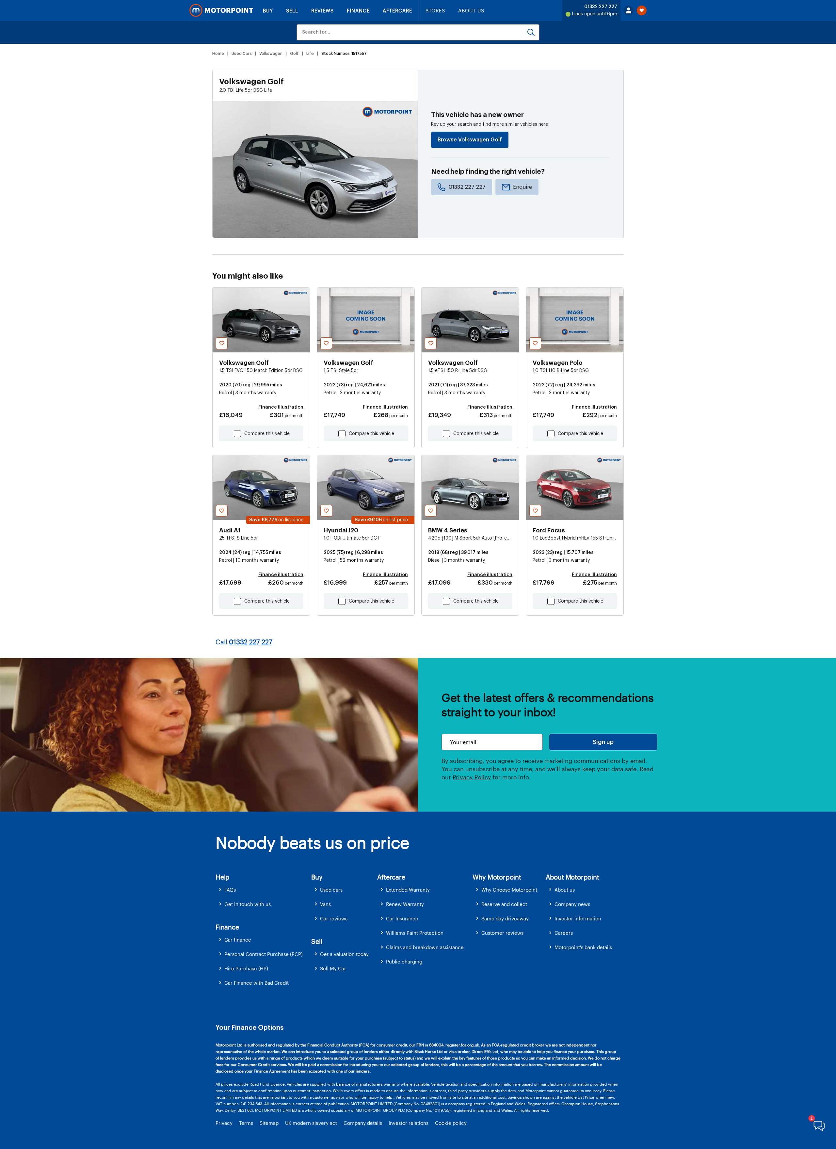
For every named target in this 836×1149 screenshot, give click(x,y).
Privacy (224, 1123)
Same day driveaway (505, 918)
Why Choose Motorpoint (509, 890)
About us (565, 890)
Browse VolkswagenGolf (470, 139)
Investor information (578, 918)
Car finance (237, 940)
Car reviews (333, 918)
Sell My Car (333, 968)
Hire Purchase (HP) (246, 968)
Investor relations (408, 1123)
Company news (572, 904)
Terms (246, 1123)
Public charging (404, 961)
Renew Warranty (405, 904)
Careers (564, 933)
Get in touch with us (247, 904)
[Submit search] (531, 32)
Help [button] (223, 877)
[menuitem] (263, 890)
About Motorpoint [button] (572, 877)
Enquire (522, 187)
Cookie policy (451, 1123)
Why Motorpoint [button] (497, 877)
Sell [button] (316, 941)
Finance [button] (227, 927)
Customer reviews (502, 933)
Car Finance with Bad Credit (256, 983)
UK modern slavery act (311, 1123)
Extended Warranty (408, 890)
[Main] (221, 10)
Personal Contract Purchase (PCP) (263, 954)
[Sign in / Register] (629, 10)
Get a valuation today (344, 954)
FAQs (230, 890)
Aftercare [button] (391, 877)
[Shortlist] (642, 10)
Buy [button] (316, 877)
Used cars (331, 890)
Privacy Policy (472, 777)
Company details (363, 1123)
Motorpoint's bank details (583, 947)
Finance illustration (280, 407)
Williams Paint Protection (414, 933)
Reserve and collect (504, 904)
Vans (325, 904)
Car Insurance (402, 918)
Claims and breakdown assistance (425, 947)
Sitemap (269, 1123)
